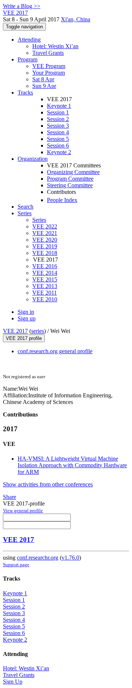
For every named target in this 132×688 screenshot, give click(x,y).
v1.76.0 (70, 557)
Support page (16, 564)
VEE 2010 (44, 299)
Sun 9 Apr (44, 86)
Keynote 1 (59, 106)
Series (39, 220)
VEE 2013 (44, 286)
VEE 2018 (44, 253)
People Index (62, 200)
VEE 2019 (44, 246)
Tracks (25, 92)
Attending (29, 39)
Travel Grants (48, 53)
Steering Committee (70, 185)
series (37, 331)
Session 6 (58, 145)
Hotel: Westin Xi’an (55, 46)
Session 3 (58, 126)
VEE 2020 (44, 240)
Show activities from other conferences (48, 484)
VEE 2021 (44, 233)
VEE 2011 (44, 293)
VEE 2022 (44, 226)
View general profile (23, 510)
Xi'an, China (75, 19)
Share (9, 497)
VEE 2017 (15, 331)
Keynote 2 (59, 152)
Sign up (27, 318)
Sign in (26, 312)
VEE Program (48, 66)
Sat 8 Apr (43, 79)
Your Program (48, 73)
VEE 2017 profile (24, 338)
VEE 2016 (44, 266)
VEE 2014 (44, 273)
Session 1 (58, 112)
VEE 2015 (44, 279)
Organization (33, 159)
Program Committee (70, 178)
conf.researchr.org (37, 557)
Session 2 (58, 119)
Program (27, 59)
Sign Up (12, 681)
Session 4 (58, 132)
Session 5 (58, 139)
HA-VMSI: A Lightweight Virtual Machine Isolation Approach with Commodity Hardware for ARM (72, 465)
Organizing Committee (73, 172)
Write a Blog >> (21, 6)
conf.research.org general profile (55, 351)
